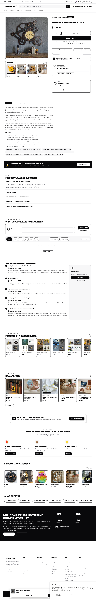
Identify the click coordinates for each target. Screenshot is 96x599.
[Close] (67, 272)
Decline (86, 594)
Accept (72, 594)
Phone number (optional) (35, 288)
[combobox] (32, 292)
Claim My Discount (48, 307)
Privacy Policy (67, 590)
